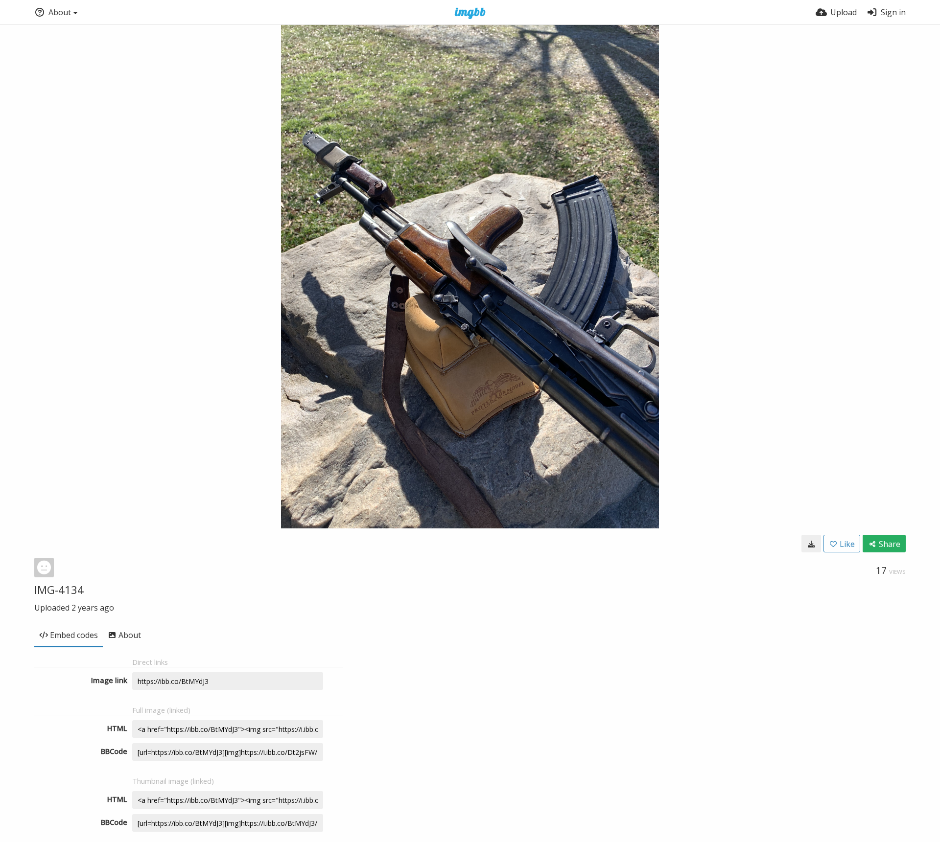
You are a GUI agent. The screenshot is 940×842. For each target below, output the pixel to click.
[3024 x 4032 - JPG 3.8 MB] (811, 543)
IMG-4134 (59, 589)
